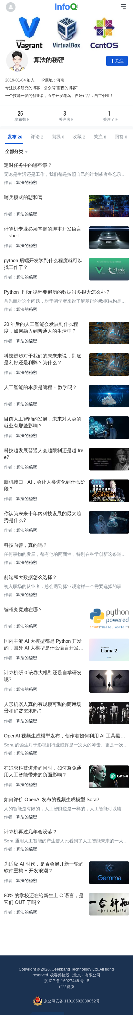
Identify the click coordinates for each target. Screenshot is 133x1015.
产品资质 (66, 986)
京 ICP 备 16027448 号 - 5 (66, 981)
